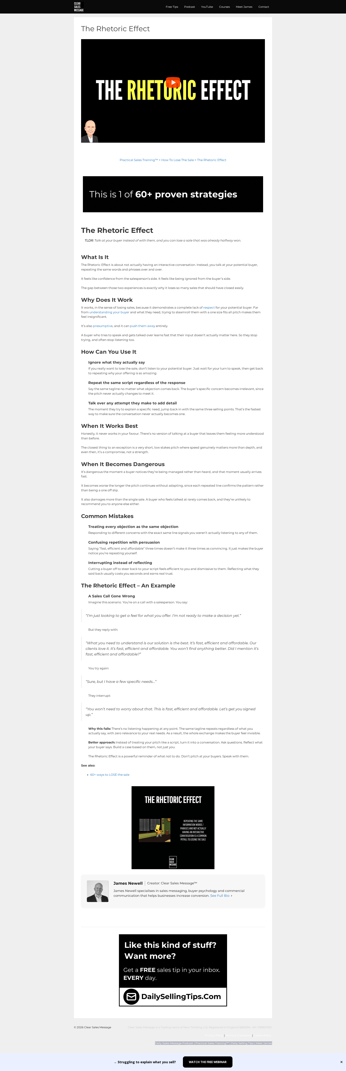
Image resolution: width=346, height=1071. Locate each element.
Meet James (244, 6)
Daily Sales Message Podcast (174, 1043)
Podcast (189, 6)
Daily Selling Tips (242, 1043)
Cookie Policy (263, 1035)
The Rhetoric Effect (211, 160)
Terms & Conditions (238, 1035)
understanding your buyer (109, 312)
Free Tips (172, 6)
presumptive (103, 326)
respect (209, 307)
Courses (224, 6)
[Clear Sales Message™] (79, 7)
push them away (142, 326)
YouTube (207, 6)
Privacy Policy (214, 1035)
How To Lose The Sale (177, 160)
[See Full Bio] (231, 895)
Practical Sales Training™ (139, 160)
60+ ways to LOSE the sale (109, 774)
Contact (263, 6)
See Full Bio (219, 896)
